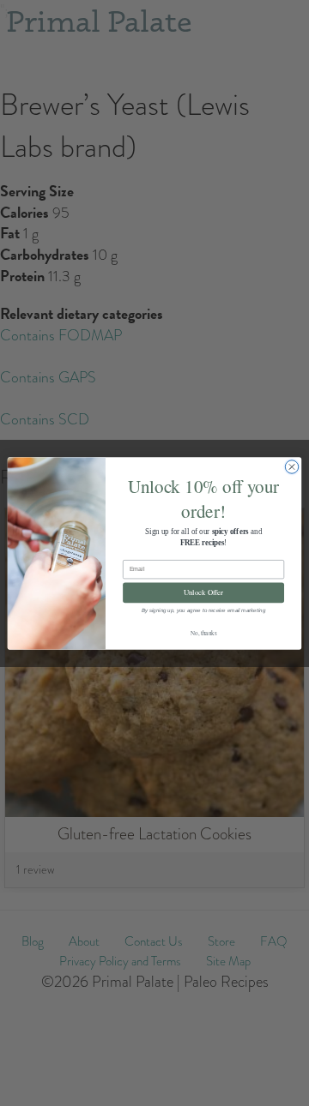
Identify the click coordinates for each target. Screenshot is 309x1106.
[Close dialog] (291, 466)
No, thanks (203, 632)
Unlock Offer (203, 592)
